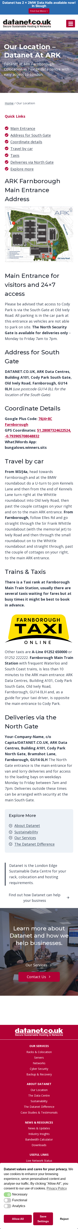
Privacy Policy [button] (57, 1188)
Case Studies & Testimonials (39, 1112)
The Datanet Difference (34, 844)
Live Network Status (39, 1160)
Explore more (22, 169)
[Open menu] (70, 23)
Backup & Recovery (39, 1074)
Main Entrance (22, 128)
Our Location (39, 1090)
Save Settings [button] (43, 1219)
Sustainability (26, 832)
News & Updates (39, 1128)
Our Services (25, 837)
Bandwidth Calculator (39, 1139)
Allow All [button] (18, 1218)
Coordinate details (26, 141)
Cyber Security (39, 1069)
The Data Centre (39, 1095)
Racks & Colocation (39, 1052)
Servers (39, 1057)
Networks (39, 1063)
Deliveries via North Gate (32, 162)
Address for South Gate (30, 135)
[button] (7, 1194)
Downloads (39, 1145)
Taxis (14, 155)
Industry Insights (39, 1134)
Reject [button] (64, 1218)
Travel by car (21, 148)
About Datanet (27, 825)
